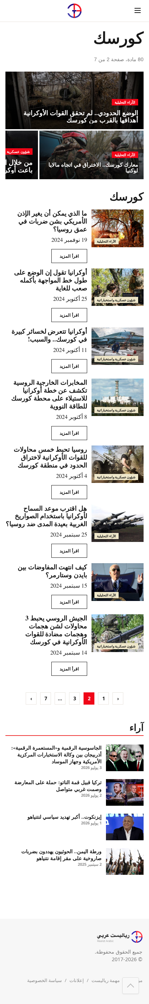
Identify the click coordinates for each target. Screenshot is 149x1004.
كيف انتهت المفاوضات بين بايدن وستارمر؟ (52, 570)
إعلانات (76, 980)
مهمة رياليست (105, 980)
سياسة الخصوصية (44, 980)
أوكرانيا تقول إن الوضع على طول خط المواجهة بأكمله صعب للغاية (50, 280)
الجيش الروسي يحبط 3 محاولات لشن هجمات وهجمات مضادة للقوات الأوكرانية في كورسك (56, 629)
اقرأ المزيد (69, 256)
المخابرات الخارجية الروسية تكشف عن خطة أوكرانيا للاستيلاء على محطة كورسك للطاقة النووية (49, 394)
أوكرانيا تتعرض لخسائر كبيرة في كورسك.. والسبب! (49, 335)
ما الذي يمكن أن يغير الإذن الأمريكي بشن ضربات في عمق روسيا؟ (52, 221)
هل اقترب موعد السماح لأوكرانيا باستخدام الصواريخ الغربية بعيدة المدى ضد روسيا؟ (46, 516)
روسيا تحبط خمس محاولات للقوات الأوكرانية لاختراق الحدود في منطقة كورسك (50, 457)
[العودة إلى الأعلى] (130, 985)
